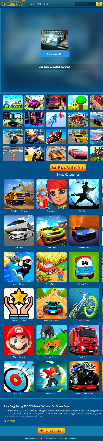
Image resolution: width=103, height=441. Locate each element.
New (32, 4)
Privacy (65, 438)
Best (46, 4)
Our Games (34, 438)
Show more (9, 421)
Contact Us (53, 438)
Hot (39, 4)
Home (27, 438)
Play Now (52, 54)
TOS (60, 438)
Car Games (74, 438)
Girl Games (44, 438)
